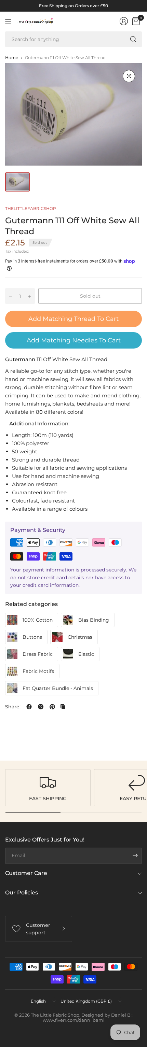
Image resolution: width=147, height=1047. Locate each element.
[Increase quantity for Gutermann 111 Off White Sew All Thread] (29, 296)
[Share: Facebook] (29, 706)
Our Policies (21, 892)
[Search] (133, 39)
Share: (13, 706)
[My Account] (124, 21)
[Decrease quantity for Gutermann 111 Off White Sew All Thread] (10, 296)
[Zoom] (129, 76)
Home (11, 58)
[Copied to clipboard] (62, 706)
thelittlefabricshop (30, 208)
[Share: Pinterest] (52, 706)
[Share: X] (40, 706)
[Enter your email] (135, 855)
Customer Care (26, 873)
